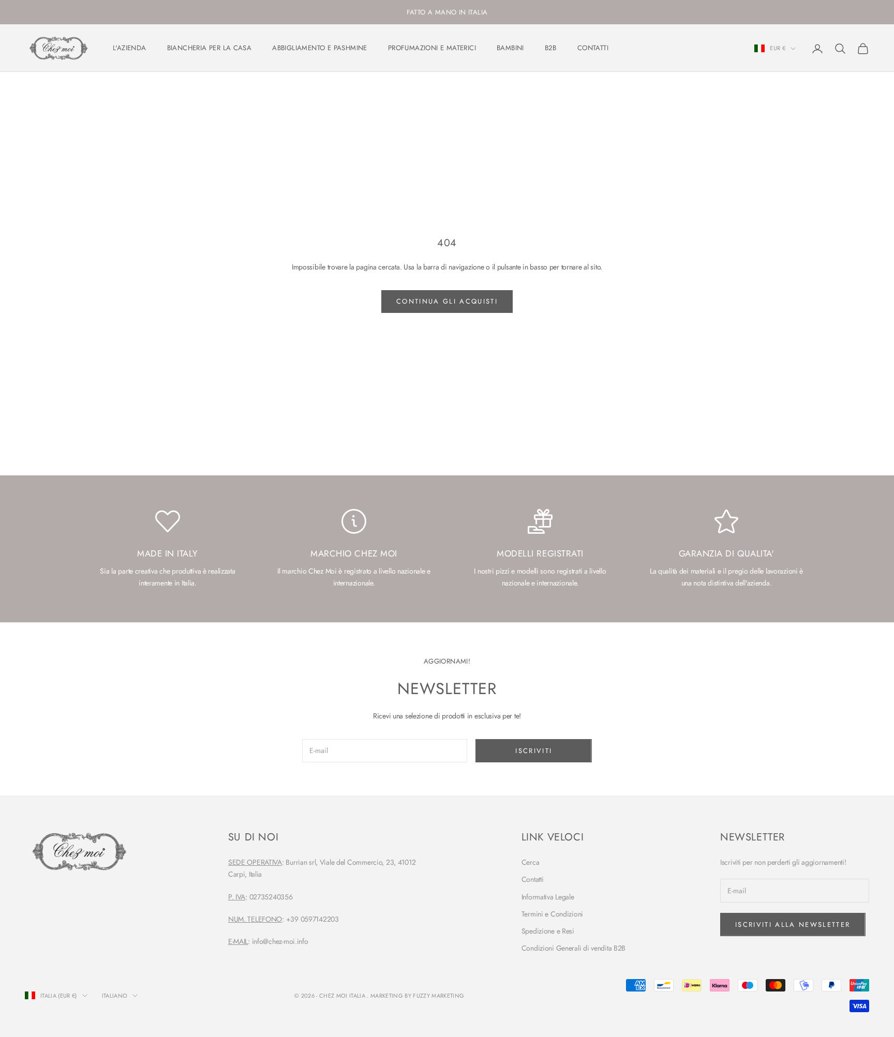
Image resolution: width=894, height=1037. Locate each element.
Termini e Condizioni (552, 914)
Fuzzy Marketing (438, 995)
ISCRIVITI (533, 751)
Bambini (510, 48)
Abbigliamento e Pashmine (319, 48)
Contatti (592, 48)
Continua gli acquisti (447, 301)
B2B (551, 48)
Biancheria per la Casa (209, 48)
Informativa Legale (548, 897)
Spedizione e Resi (548, 931)
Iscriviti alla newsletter (793, 924)
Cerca (531, 862)
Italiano (115, 995)
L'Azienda (129, 48)
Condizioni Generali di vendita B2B (573, 948)
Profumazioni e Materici (432, 48)
